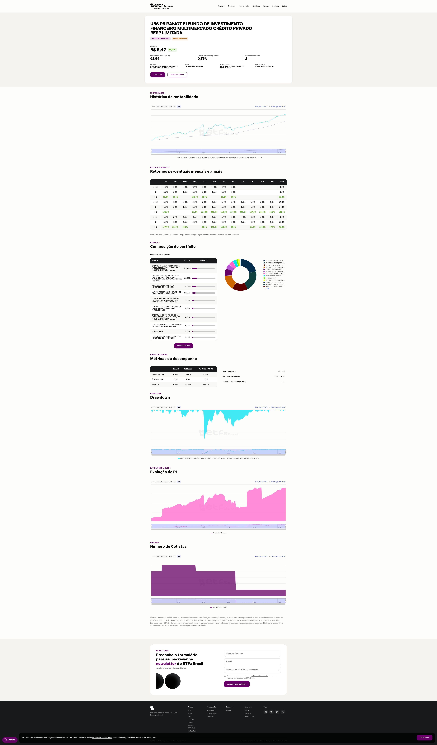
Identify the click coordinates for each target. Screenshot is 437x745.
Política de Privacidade (260, 676)
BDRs (190, 713)
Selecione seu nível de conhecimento (242, 670)
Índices (190, 725)
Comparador (244, 6)
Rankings (256, 6)
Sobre (284, 6)
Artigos (266, 6)
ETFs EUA (191, 728)
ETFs (189, 710)
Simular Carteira (177, 75)
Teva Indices (249, 716)
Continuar (424, 738)
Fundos (190, 722)
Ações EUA (192, 731)
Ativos (220, 6)
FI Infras (191, 719)
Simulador (232, 6)
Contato (275, 6)
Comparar (158, 75)
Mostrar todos (183, 346)
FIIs (189, 716)
